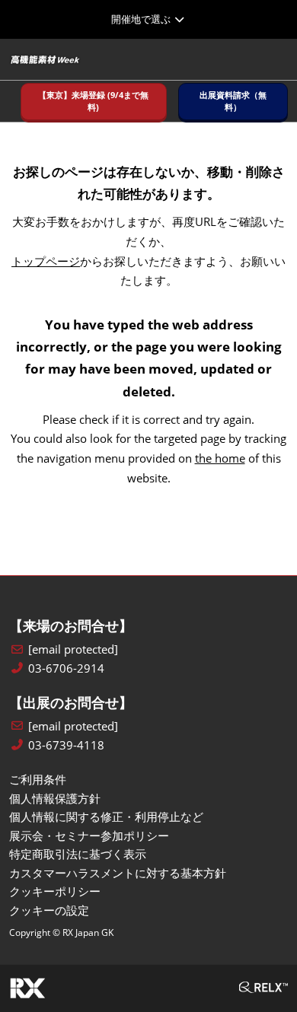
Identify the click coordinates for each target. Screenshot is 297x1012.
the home (220, 458)
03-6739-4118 (66, 745)
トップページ (45, 261)
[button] (94, 101)
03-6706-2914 (66, 668)
